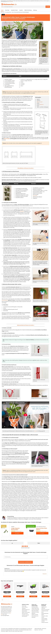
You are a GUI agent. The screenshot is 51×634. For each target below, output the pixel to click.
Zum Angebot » (17, 533)
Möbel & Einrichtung (28, 10)
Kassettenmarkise (20, 593)
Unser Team (41, 629)
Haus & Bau (7, 10)
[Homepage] (1, 12)
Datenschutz (44, 628)
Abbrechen (36, 562)
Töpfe (13, 12)
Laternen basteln (44, 618)
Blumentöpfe (6, 138)
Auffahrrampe (7, 593)
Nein (39, 543)
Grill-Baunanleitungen (35, 609)
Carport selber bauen (35, 608)
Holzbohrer (41, 104)
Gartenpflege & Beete (8, 12)
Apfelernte (33, 613)
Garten (2, 10)
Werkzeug (35, 10)
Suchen (47, 6)
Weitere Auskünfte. (10, 1)
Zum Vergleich (7, 596)
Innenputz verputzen (25, 614)
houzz (35, 431)
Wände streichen (25, 607)
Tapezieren (24, 608)
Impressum (36, 629)
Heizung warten (24, 616)
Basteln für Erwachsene (45, 609)
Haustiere (21, 10)
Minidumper (33, 593)
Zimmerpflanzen (5, 300)
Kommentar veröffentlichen (25, 562)
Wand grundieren (25, 613)
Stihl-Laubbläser (45, 593)
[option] (7, 590)
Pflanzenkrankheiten (35, 610)
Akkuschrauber (40, 101)
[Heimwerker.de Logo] (9, 4)
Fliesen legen (24, 605)
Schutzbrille (35, 195)
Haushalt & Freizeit (14, 10)
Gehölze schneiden (35, 614)
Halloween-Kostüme (44, 622)
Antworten (45, 573)
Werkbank (22, 211)
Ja (12, 543)
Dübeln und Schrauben (26, 612)
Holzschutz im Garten (35, 612)
